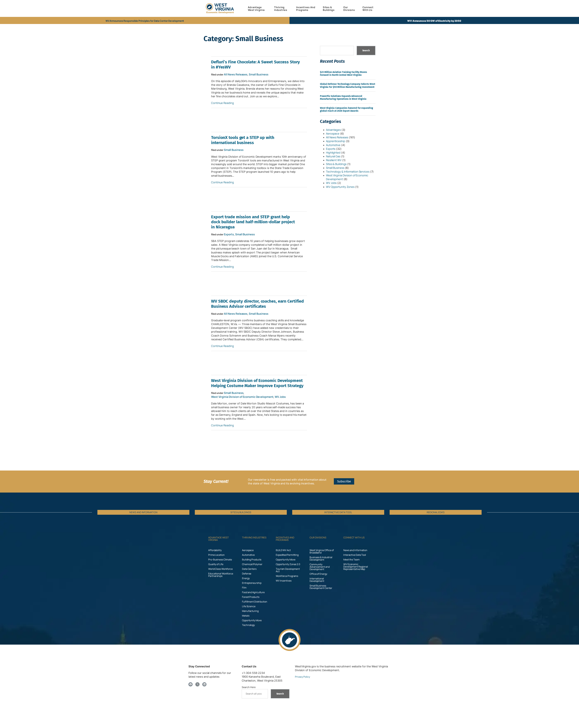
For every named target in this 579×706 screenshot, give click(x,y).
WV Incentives (283, 580)
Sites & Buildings (336, 164)
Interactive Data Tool (354, 555)
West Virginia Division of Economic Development (242, 397)
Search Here (249, 687)
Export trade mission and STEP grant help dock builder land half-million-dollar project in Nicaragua (253, 221)
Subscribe (344, 481)
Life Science (248, 606)
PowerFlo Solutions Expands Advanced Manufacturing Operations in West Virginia (343, 97)
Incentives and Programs (285, 539)
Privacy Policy (302, 676)
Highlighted (333, 152)
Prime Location (216, 555)
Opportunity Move (251, 620)
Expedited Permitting (287, 555)
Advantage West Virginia (218, 539)
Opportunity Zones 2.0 (288, 564)
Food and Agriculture (253, 592)
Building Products (251, 559)
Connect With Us (354, 537)
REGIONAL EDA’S (436, 512)
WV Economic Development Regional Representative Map (355, 567)
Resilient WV (334, 160)
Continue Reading (222, 103)
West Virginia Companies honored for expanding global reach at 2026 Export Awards (346, 109)
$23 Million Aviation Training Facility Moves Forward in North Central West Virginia (343, 73)
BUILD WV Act (283, 550)
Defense (246, 573)
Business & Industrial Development (321, 558)
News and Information (355, 550)
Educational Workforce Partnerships (220, 575)
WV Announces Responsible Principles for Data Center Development (145, 20)
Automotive (333, 145)
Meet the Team (351, 559)
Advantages (333, 130)
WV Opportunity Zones (340, 187)
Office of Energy (318, 574)
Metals (245, 615)
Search (366, 50)
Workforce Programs (287, 576)
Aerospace (332, 133)
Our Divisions (318, 537)
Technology (248, 625)
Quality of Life (215, 564)
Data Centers (249, 569)
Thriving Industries (254, 537)
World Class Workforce (220, 569)
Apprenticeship (335, 141)
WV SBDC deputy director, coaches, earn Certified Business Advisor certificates (257, 304)
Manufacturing (250, 611)
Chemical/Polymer (252, 564)
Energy (246, 578)
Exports (229, 234)
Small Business (258, 74)
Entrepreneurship (251, 583)
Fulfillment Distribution (254, 601)
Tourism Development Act (288, 570)
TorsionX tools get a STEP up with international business (242, 140)
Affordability (215, 550)
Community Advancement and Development (320, 567)
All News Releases (235, 74)
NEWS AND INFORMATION (143, 512)
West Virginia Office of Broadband (322, 551)
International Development (317, 580)
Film (244, 587)
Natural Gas (333, 156)
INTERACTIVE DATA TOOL (338, 512)
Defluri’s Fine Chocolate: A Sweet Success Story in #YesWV (255, 64)
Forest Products (250, 597)
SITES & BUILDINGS (240, 512)
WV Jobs (280, 397)
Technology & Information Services (347, 171)
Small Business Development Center (321, 587)
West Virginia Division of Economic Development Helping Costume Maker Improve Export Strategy (257, 383)
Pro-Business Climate (220, 559)
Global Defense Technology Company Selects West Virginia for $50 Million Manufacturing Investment (347, 85)
